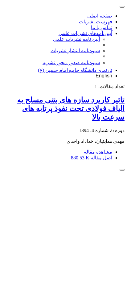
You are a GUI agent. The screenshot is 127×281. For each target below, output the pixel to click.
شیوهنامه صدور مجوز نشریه (71, 62)
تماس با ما (101, 27)
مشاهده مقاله (98, 151)
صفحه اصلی (99, 15)
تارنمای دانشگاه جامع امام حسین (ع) (75, 70)
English (104, 75)
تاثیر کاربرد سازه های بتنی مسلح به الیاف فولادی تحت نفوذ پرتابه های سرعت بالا (71, 108)
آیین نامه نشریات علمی (76, 39)
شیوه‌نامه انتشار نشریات (75, 50)
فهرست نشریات (95, 21)
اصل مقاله (91, 157)
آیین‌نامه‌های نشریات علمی (85, 33)
